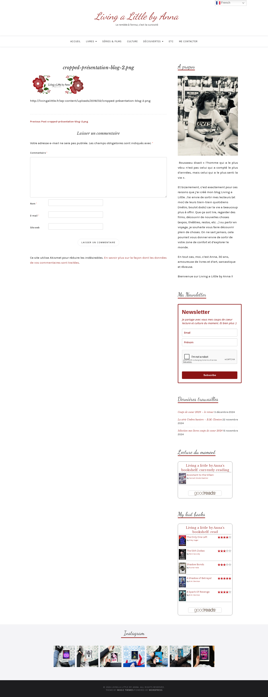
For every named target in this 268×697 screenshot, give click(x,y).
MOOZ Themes (125, 690)
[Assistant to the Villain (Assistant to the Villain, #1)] (182, 478)
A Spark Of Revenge (198, 591)
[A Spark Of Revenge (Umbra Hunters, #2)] (182, 595)
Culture (132, 41)
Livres (90, 41)
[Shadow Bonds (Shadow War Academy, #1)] (182, 568)
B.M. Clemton (194, 581)
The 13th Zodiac (196, 550)
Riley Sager (193, 540)
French (225, 2)
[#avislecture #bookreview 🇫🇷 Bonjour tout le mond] (203, 656)
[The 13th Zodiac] (182, 554)
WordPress (155, 690)
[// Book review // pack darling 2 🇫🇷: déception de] (110, 656)
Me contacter (188, 41)
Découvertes (152, 41)
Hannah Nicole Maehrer (198, 478)
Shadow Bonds (195, 564)
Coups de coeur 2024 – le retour (196, 412)
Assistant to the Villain (200, 474)
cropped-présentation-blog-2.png (59, 121)
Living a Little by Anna (136, 16)
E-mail (34, 215)
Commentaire (38, 152)
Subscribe (209, 375)
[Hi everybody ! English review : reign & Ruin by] (87, 656)
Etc (171, 41)
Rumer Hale (194, 568)
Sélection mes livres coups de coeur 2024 (200, 430)
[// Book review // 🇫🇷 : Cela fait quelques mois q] (157, 656)
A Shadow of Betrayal (199, 578)
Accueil (75, 41)
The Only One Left (197, 537)
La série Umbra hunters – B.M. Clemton (200, 419)
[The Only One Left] (182, 540)
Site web (35, 227)
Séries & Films (112, 41)
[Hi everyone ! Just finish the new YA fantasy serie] (64, 656)
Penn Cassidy (194, 554)
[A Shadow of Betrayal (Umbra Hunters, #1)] (182, 581)
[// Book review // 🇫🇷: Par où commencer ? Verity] (134, 656)
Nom (33, 203)
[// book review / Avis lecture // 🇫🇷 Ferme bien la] (180, 656)
